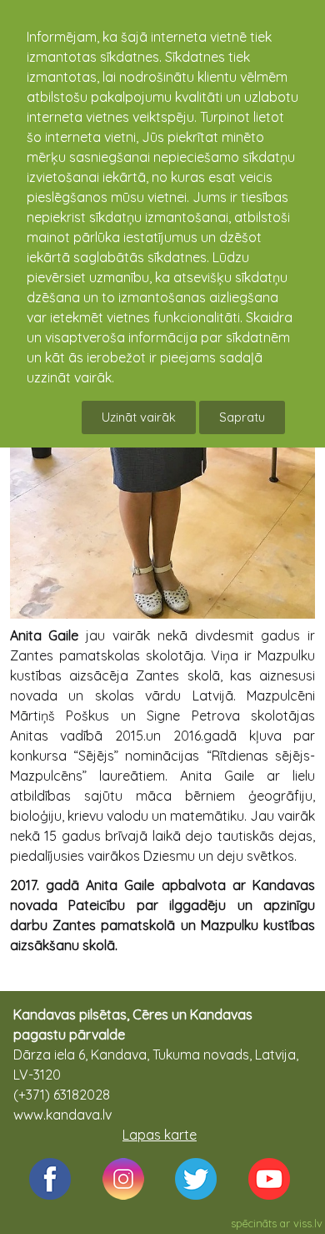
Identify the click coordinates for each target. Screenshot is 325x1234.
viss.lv (307, 1223)
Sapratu (242, 417)
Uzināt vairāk (139, 417)
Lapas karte (159, 1134)
